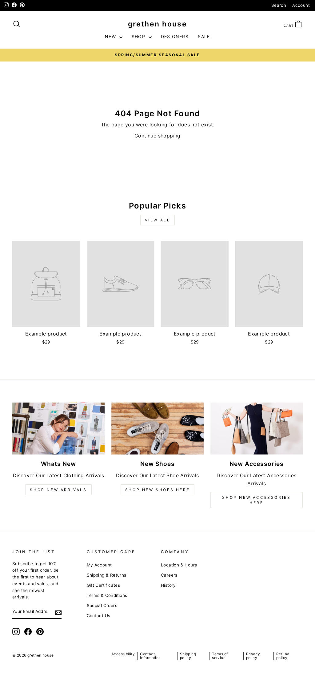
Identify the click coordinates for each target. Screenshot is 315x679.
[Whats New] (58, 429)
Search (278, 5)
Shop (139, 36)
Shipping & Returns (106, 575)
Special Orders (102, 605)
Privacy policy (253, 656)
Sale (204, 36)
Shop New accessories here (256, 500)
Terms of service (220, 656)
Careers (169, 575)
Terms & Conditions (107, 595)
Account (301, 5)
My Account (99, 564)
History (168, 585)
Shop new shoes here (157, 489)
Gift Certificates (103, 585)
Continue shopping (157, 136)
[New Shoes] (157, 429)
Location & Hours (179, 564)
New (111, 36)
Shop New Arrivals (58, 489)
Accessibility (123, 654)
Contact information (150, 656)
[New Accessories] (256, 429)
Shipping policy (188, 656)
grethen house (157, 24)
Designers (175, 36)
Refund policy (282, 656)
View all (157, 220)
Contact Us (98, 615)
